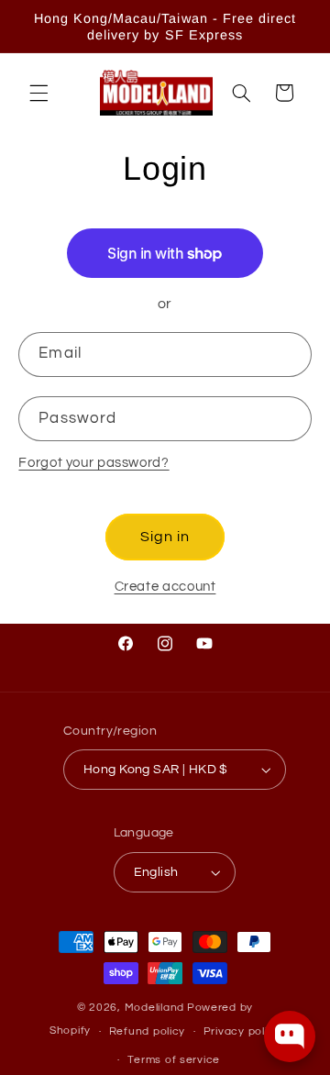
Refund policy (147, 1031)
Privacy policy (242, 1031)
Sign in (165, 536)
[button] (38, 93)
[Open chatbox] (289, 1036)
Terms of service (173, 1060)
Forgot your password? (93, 463)
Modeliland (154, 1008)
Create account (165, 586)
